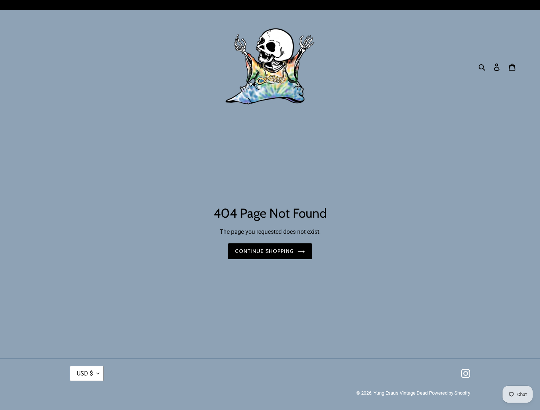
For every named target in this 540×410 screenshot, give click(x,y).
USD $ (85, 373)
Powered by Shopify (449, 393)
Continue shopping (264, 251)
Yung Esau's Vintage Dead (401, 393)
